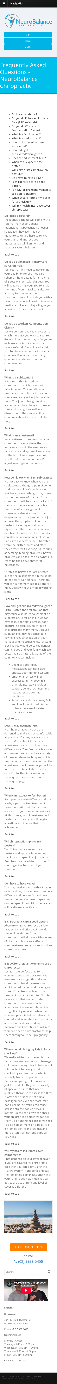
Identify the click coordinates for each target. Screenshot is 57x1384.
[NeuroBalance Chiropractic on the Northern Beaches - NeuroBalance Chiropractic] (28, 28)
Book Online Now (28, 1247)
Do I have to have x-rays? (27, 178)
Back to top (11, 254)
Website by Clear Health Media (18, 1379)
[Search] (49, 1271)
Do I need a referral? (24, 114)
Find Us (28, 47)
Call (28, 34)
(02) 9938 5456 (20, 1329)
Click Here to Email (14, 1360)
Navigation (17, 3)
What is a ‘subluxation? (26, 134)
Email (28, 40)
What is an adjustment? (27, 138)
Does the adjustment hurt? (29, 158)
